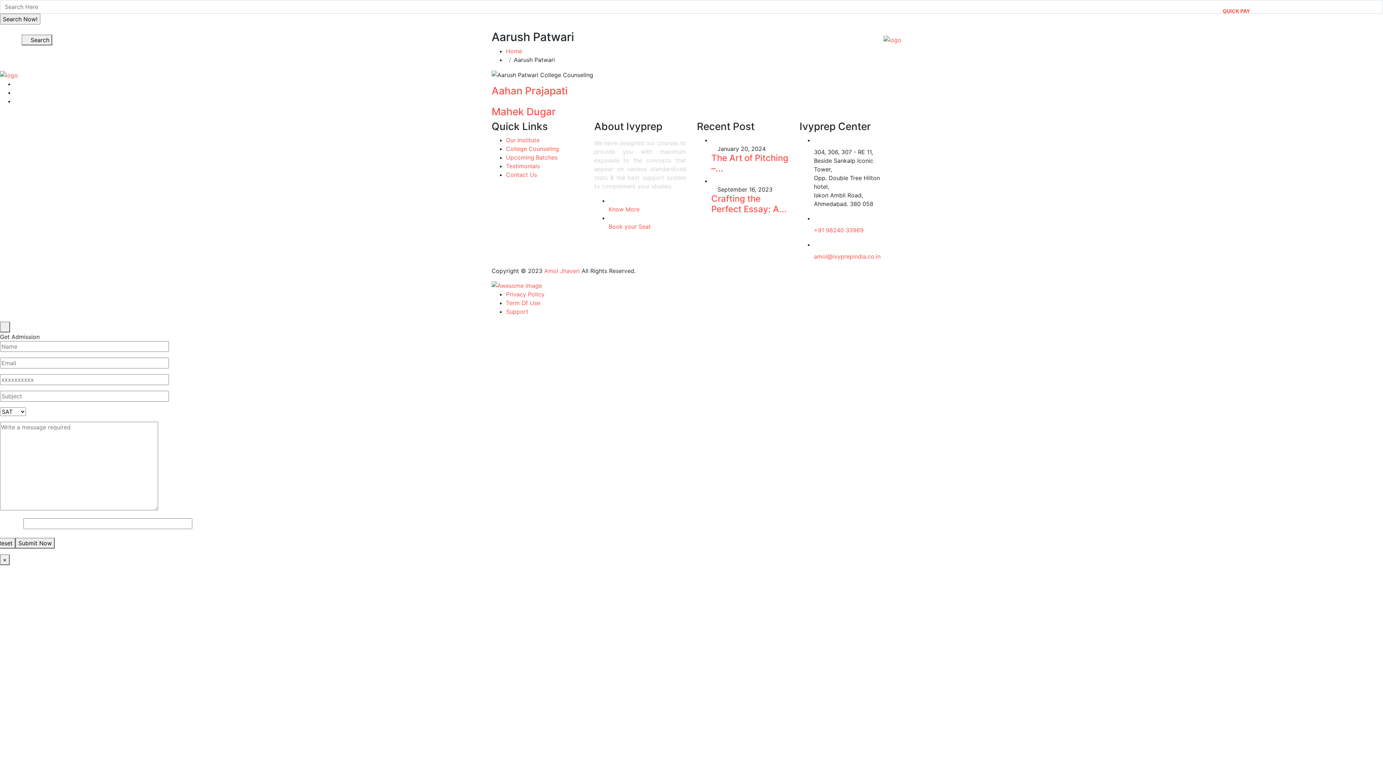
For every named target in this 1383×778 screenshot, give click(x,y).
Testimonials (523, 166)
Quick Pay (1236, 11)
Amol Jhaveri (562, 270)
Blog (1044, 36)
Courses (806, 36)
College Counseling (532, 148)
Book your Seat (630, 226)
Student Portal (1320, 8)
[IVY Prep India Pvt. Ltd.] (892, 40)
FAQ (1356, 8)
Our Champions (991, 36)
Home (708, 36)
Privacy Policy (525, 294)
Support (517, 311)
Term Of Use (523, 303)
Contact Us (1083, 36)
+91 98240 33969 (839, 230)
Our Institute (751, 36)
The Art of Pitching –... (749, 163)
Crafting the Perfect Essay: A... (749, 203)
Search (39, 40)
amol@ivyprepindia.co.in (847, 256)
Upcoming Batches (532, 157)
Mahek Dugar (524, 112)
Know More (624, 209)
